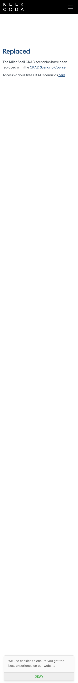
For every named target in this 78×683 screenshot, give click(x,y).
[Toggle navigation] (70, 7)
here (61, 75)
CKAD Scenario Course (48, 67)
